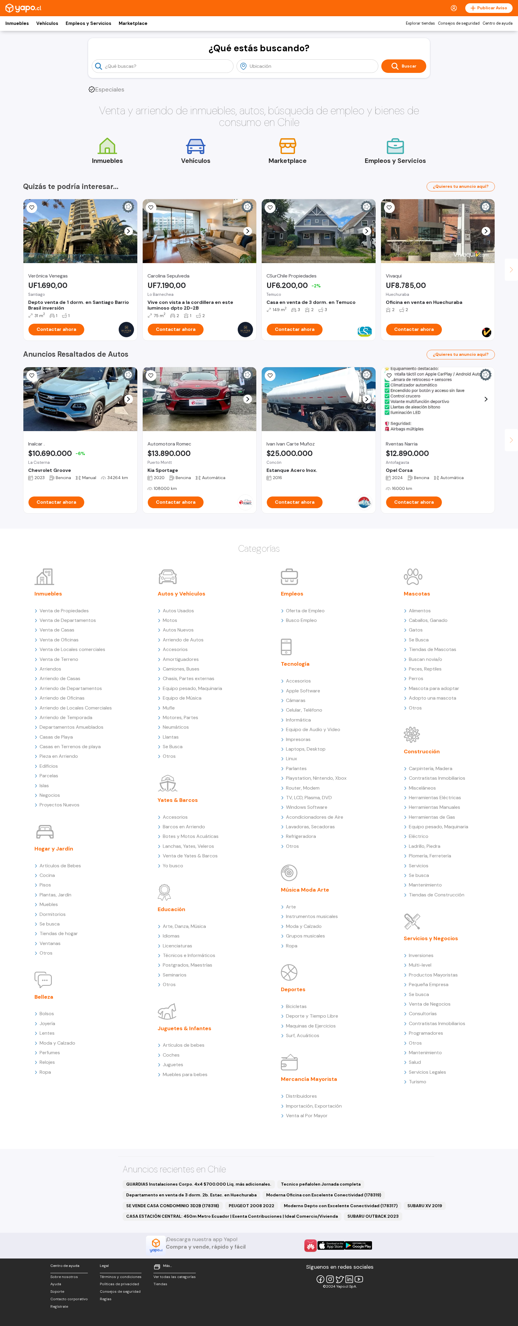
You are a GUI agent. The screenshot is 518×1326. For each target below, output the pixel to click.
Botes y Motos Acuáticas (191, 836)
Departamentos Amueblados (71, 727)
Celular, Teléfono (304, 710)
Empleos (292, 593)
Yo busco (173, 865)
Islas (44, 785)
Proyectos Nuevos (59, 805)
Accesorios (175, 649)
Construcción (422, 751)
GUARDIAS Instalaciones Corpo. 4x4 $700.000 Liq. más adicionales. (198, 1184)
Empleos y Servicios (88, 23)
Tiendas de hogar (59, 933)
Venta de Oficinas (59, 640)
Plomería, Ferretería (430, 856)
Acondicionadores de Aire (314, 817)
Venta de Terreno (59, 659)
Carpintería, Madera (430, 768)
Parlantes (296, 768)
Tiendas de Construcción (436, 895)
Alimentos (420, 611)
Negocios (50, 795)
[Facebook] (320, 1279)
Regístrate (59, 1306)
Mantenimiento (425, 885)
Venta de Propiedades (64, 611)
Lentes (47, 1033)
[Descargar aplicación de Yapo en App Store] (331, 1245)
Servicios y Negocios (431, 938)
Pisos (45, 885)
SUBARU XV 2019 (424, 1205)
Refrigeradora (301, 836)
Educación (171, 909)
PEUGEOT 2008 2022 (251, 1205)
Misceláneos (422, 788)
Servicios (418, 865)
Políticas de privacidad (119, 1284)
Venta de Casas (57, 630)
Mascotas (417, 593)
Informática (298, 720)
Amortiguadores (181, 659)
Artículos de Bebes (60, 865)
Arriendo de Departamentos (71, 688)
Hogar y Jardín (53, 848)
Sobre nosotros (64, 1276)
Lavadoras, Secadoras (310, 827)
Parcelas (49, 775)
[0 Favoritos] (31, 207)
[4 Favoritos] (31, 375)
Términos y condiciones (120, 1276)
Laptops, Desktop (306, 749)
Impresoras (298, 739)
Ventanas (50, 943)
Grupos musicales (305, 936)
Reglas (106, 1299)
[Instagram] (330, 1279)
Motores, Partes (180, 717)
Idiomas (171, 936)
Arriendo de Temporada (66, 717)
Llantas (171, 737)
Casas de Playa (56, 737)
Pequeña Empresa (428, 984)
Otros (46, 953)
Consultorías (423, 1013)
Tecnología (295, 664)
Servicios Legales (427, 1072)
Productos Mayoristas (433, 975)
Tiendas (160, 1284)
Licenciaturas (177, 946)
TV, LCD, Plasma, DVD (309, 797)
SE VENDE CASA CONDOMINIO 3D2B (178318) (172, 1205)
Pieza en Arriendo (59, 756)
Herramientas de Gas (432, 817)
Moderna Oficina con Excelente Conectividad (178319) (323, 1195)
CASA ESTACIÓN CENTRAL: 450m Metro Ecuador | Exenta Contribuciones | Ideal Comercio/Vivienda (232, 1216)
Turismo (417, 1081)
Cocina (47, 875)
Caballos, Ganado (428, 620)
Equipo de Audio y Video (313, 729)
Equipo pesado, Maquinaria (192, 688)
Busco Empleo (301, 620)
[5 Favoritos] (270, 207)
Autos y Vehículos (181, 593)
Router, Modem (303, 788)
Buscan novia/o (425, 659)
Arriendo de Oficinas (62, 698)
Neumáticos (176, 727)
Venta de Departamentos (68, 620)
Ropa (45, 1072)
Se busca (50, 924)
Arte (291, 907)
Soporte (57, 1291)
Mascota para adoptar (434, 688)
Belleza (43, 996)
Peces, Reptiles (425, 669)
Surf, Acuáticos (302, 1035)
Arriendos (50, 669)
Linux (291, 758)
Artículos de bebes (183, 1045)
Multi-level (420, 965)
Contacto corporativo (69, 1299)
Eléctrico (418, 836)
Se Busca (173, 746)
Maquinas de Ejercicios (311, 1026)
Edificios (49, 766)
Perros (416, 678)
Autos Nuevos (178, 630)
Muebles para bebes (185, 1074)
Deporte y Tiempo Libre (312, 1016)
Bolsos (47, 1013)
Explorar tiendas (420, 23)
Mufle (169, 708)
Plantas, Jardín (55, 895)
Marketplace (133, 23)
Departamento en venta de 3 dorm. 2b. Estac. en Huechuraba (191, 1195)
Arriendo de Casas (60, 678)
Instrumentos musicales (312, 916)
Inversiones (421, 955)
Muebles (49, 904)
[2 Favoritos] (151, 207)
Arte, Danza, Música (184, 926)
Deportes (293, 989)
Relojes (47, 1062)
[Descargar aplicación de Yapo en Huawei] (310, 1245)
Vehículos (47, 23)
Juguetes (173, 1064)
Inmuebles (17, 23)
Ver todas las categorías (174, 1276)
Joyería (47, 1023)
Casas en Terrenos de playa (70, 746)
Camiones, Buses (181, 669)
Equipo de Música (182, 698)
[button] (128, 231)
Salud (415, 1062)
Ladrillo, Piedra (424, 846)
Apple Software (303, 691)
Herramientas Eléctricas (435, 797)
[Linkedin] (349, 1279)
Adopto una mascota (432, 698)
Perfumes (50, 1052)
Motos (170, 620)
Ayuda (55, 1284)
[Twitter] (339, 1279)
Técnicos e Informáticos (189, 955)
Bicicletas (296, 1006)
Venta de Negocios (430, 1004)
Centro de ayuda (498, 23)
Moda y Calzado (57, 1043)
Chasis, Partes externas (188, 678)
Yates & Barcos (178, 800)
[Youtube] (359, 1279)
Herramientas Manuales (434, 807)
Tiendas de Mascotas (432, 649)
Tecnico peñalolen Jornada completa (321, 1184)
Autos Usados (178, 611)
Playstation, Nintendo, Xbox (316, 778)
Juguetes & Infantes (184, 1028)
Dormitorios (53, 914)
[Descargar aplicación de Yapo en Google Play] (358, 1245)
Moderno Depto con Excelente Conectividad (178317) (341, 1205)
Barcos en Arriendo (184, 827)
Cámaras (295, 700)
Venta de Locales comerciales (72, 649)
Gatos (416, 630)
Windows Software (306, 807)
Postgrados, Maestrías (187, 965)
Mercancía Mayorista (309, 1079)
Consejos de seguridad (459, 23)
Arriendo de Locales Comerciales (76, 708)
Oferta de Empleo (305, 611)
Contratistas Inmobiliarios (437, 778)
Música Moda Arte (305, 889)
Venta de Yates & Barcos (190, 856)
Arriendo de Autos (183, 640)
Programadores (426, 1033)
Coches (171, 1055)
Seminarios (174, 975)
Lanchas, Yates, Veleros (188, 846)
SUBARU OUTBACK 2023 (373, 1216)
